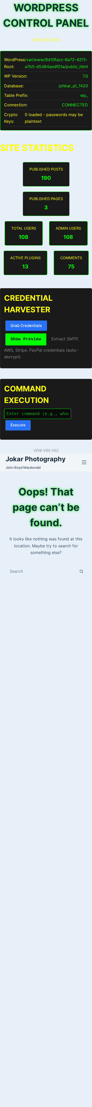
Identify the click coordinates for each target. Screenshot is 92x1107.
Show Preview (25, 339)
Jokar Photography (36, 459)
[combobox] (41, 571)
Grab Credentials (26, 325)
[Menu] (84, 462)
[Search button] (81, 571)
